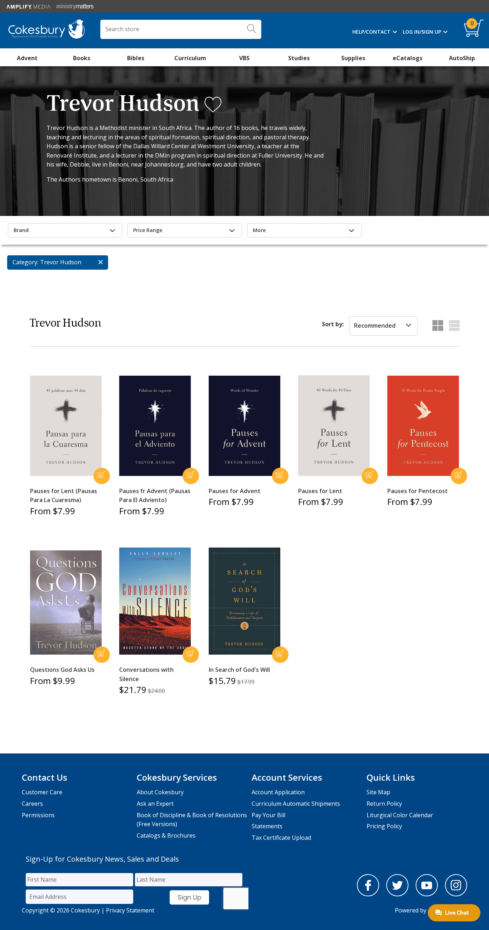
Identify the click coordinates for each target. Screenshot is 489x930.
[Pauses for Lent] (334, 425)
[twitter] (397, 894)
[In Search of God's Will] (244, 601)
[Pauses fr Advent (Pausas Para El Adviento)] (155, 426)
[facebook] (368, 894)
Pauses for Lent (320, 491)
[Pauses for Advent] (244, 426)
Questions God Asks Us (62, 670)
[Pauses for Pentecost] (423, 426)
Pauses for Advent (235, 491)
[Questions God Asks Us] (66, 602)
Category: (25, 262)
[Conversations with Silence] (155, 601)
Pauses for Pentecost (417, 491)
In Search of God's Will (239, 670)
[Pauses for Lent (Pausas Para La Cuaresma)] (66, 426)
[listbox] (383, 326)
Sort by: (333, 324)
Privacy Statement (130, 910)
